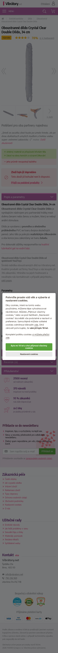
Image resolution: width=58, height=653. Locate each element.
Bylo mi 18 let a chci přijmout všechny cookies (29, 346)
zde (36, 324)
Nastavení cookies (29, 354)
